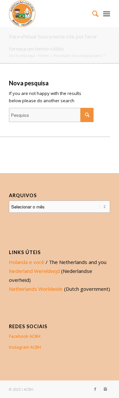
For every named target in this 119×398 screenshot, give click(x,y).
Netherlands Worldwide (36, 289)
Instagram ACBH (25, 347)
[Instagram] (105, 389)
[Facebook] (95, 389)
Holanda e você (26, 262)
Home (43, 55)
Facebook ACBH (24, 336)
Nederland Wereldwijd (34, 271)
